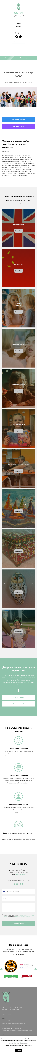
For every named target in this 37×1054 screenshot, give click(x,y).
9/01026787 (28, 82)
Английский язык (18, 224)
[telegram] (16, 36)
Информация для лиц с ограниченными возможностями (13, 1023)
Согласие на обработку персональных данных (11, 1028)
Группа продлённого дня (18, 424)
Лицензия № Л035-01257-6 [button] (14, 82)
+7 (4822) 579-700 (18, 33)
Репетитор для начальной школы (18, 464)
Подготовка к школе (18, 384)
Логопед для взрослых (18, 344)
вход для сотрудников (6, 1014)
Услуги (19, 23)
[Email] (17, 884)
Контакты (18, 26)
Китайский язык (18, 264)
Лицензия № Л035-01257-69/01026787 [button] (10, 1009)
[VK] (14, 884)
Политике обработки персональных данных (13, 1042)
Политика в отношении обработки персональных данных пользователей (17, 1030)
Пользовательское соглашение (8, 1025)
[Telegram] (20, 884)
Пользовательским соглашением (18, 1046)
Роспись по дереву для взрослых (18, 545)
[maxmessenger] (20, 36)
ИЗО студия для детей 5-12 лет (18, 504)
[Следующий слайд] (36, 969)
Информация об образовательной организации (12, 1020)
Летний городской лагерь (19, 625)
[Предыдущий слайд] (1, 969)
